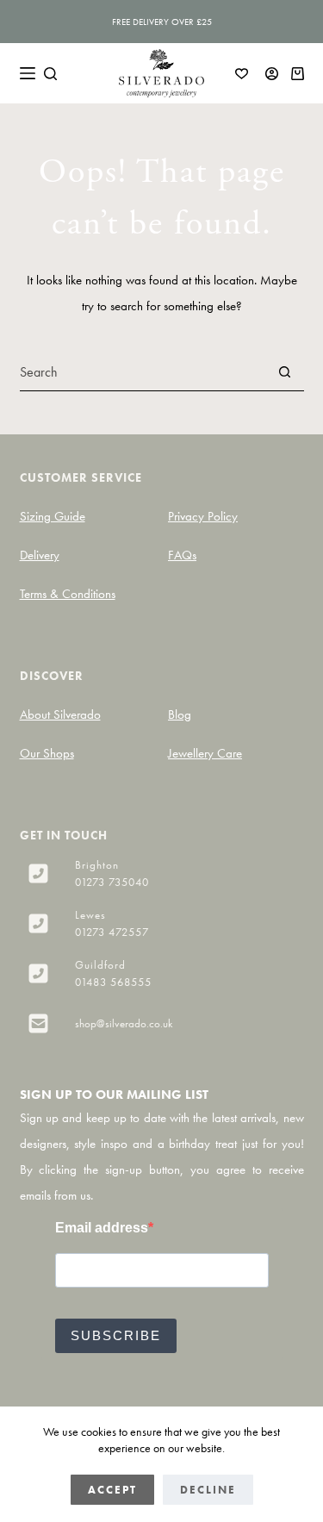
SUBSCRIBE (116, 1335)
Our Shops (47, 753)
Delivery (39, 555)
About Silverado (60, 714)
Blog (179, 714)
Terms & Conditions (67, 593)
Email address (101, 1227)
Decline (208, 1489)
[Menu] (27, 73)
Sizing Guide (52, 516)
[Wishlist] (241, 73)
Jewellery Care (205, 753)
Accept (112, 1489)
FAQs (182, 555)
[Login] (271, 73)
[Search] (50, 73)
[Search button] (285, 372)
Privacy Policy (203, 516)
